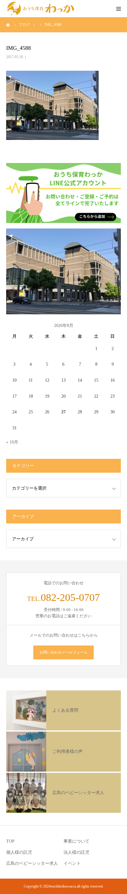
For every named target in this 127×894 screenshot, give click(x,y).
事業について (76, 841)
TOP (10, 841)
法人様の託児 (76, 852)
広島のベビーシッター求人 (32, 863)
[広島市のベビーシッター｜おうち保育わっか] (40, 8)
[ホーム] (8, 24)
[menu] (118, 8)
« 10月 (12, 442)
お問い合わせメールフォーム (63, 652)
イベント (72, 863)
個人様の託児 (19, 852)
